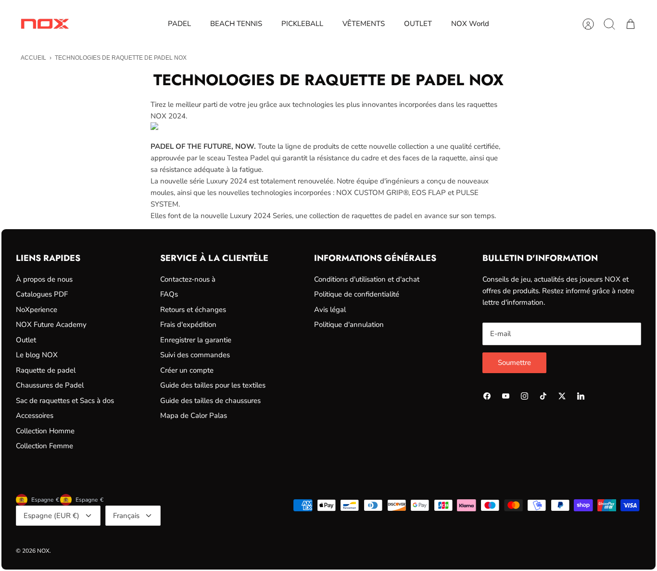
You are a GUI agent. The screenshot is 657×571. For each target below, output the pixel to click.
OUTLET (418, 23)
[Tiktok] (543, 396)
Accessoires (34, 415)
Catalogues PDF (42, 294)
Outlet (26, 340)
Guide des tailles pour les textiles (212, 385)
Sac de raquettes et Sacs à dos (65, 400)
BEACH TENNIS (236, 23)
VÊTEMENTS (363, 23)
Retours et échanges (193, 309)
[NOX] (45, 24)
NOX (43, 551)
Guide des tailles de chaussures (210, 400)
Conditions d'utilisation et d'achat (366, 279)
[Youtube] (505, 396)
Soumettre (514, 362)
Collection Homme (45, 431)
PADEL (179, 23)
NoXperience (36, 309)
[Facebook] (487, 396)
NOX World (470, 23)
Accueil (33, 57)
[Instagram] (524, 396)
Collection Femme (44, 446)
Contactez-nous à (187, 279)
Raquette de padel (46, 370)
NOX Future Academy (51, 324)
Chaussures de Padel (50, 385)
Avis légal (330, 309)
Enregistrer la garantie (195, 340)
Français (126, 515)
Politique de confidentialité (356, 294)
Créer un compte (187, 370)
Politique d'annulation (349, 324)
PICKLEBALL (302, 23)
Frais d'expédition (188, 324)
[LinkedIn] (580, 396)
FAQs (169, 294)
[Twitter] (562, 396)
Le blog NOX (37, 355)
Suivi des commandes (195, 355)
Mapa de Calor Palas (193, 415)
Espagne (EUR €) (51, 515)
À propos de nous (44, 279)
